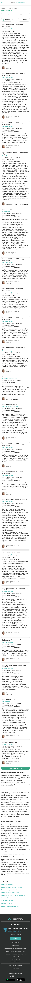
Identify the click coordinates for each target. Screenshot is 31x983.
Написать (15, 938)
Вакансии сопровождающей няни (10, 906)
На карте (7, 19)
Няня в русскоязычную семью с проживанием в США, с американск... (15, 153)
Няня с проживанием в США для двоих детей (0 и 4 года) (15, 588)
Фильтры (24, 19)
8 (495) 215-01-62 (15, 959)
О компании (15, 945)
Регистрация (23, 2)
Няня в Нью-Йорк (7, 209)
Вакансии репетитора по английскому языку (13, 895)
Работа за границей (6, 903)
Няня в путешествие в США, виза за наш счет (14, 499)
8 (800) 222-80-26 (15, 961)
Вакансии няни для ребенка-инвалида (11, 887)
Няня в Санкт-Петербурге (15, 965)
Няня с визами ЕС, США (8, 699)
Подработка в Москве (7, 900)
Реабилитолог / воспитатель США (11, 552)
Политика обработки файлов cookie (15, 951)
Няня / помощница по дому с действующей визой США (14, 665)
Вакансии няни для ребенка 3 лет (10, 890)
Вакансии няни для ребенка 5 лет (10, 892)
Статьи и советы (15, 942)
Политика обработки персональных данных (15, 948)
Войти (17, 2)
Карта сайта (15, 968)
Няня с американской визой (10, 376)
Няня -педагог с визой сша (9, 742)
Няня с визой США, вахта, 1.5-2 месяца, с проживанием (13, 25)
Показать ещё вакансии (15, 768)
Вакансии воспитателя (7, 884)
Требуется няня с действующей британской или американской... (15, 639)
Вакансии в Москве (6, 898)
